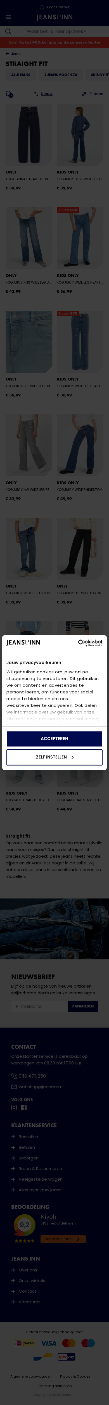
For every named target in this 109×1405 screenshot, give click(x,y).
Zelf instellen (51, 757)
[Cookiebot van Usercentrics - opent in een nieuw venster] (78, 643)
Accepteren (54, 739)
